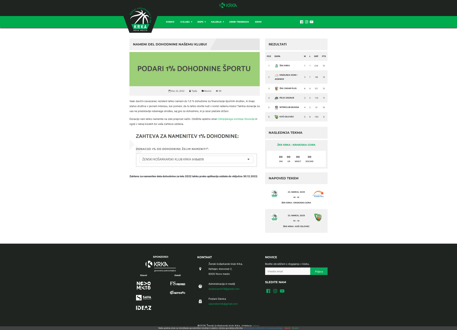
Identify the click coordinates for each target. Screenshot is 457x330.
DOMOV (170, 21)
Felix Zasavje (287, 98)
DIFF (316, 56)
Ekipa (277, 56)
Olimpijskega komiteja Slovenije (236, 118)
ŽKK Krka (285, 65)
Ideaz (256, 325)
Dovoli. (295, 328)
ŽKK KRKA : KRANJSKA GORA (296, 144)
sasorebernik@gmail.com (223, 303)
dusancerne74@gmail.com (224, 288)
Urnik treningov (239, 21)
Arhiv (258, 21)
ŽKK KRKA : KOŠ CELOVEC (296, 226)
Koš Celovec (287, 116)
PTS (324, 56)
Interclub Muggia (289, 107)
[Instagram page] (306, 21)
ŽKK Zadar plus (288, 88)
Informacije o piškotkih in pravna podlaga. (263, 328)
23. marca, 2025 (296, 192)
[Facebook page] (301, 21)
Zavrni (287, 328)
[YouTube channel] (311, 21)
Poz (269, 56)
